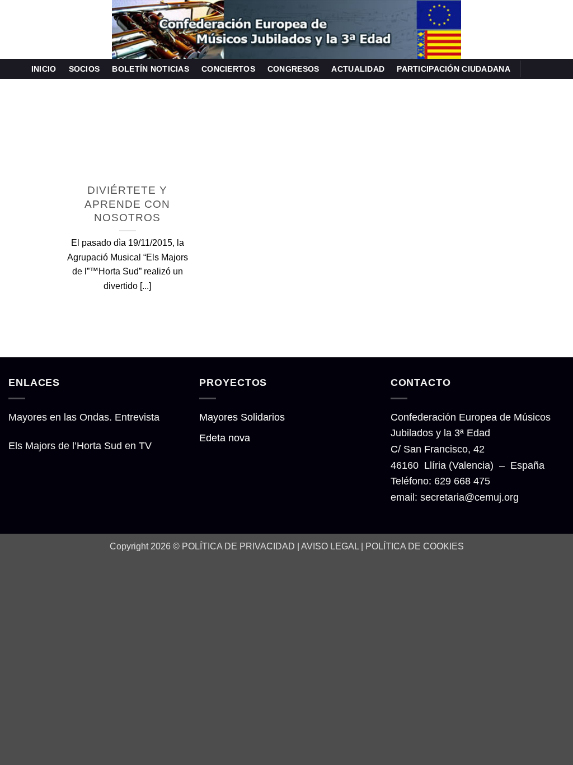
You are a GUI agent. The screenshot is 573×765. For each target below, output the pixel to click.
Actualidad (357, 68)
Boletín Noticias (150, 68)
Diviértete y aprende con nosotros (127, 203)
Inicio (44, 68)
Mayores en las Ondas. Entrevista (83, 417)
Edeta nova (224, 438)
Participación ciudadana (453, 68)
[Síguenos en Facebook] (533, 68)
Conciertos (228, 68)
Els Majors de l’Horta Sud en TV (80, 445)
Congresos (293, 68)
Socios (84, 68)
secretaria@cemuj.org (469, 497)
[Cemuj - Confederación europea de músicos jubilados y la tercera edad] (286, 29)
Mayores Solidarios (242, 417)
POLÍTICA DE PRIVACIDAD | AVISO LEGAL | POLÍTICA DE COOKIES (323, 546)
